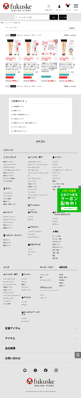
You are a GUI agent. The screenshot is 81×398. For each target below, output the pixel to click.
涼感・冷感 (55, 253)
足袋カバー (62, 286)
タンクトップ (56, 178)
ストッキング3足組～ (9, 178)
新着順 (33, 35)
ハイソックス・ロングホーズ (11, 295)
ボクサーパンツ (26, 290)
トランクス (25, 287)
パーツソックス (32, 189)
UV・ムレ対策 (56, 236)
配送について (17, 110)
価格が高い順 (27, 35)
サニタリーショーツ (9, 217)
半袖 (53, 189)
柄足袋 (61, 283)
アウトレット (46, 287)
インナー (58, 157)
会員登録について (19, 106)
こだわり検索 (62, 17)
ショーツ (55, 176)
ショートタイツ (7, 196)
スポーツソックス (8, 293)
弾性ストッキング (8, 173)
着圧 (53, 255)
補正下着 (55, 258)
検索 (54, 17)
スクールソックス (45, 280)
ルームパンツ (25, 321)
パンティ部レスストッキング (11, 170)
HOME (2, 22)
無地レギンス (7, 243)
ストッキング (10, 157)
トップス (55, 162)
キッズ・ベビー (47, 267)
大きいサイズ (35, 244)
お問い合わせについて (20, 131)
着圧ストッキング (8, 162)
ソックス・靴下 (36, 157)
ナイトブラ (31, 234)
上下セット (55, 224)
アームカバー (35, 205)
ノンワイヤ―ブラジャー (35, 231)
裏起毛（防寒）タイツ (9, 204)
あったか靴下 (7, 304)
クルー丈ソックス (33, 170)
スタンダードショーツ (9, 219)
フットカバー (32, 192)
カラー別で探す (7, 181)
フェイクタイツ (7, 193)
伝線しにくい (56, 244)
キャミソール (56, 173)
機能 (56, 231)
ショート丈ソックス (33, 167)
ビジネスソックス (8, 298)
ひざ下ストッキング (9, 167)
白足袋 (61, 275)
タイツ (8, 188)
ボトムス (55, 164)
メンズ (6, 267)
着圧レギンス (7, 245)
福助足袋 (63, 267)
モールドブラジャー (33, 237)
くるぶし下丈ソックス (34, 162)
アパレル (33, 212)
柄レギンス (6, 240)
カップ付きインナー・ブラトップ (62, 170)
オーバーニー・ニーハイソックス (37, 164)
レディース (8, 149)
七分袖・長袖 (56, 187)
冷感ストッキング (8, 176)
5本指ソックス (32, 184)
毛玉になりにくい (57, 247)
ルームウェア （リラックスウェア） (61, 213)
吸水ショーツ (7, 225)
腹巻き (54, 181)
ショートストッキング (9, 164)
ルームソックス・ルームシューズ (37, 195)
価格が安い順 (20, 35)
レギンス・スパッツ (13, 235)
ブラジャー (34, 227)
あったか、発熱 (56, 239)
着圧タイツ (6, 201)
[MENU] (76, 5)
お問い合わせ (13, 358)
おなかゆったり (56, 242)
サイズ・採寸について (20, 127)
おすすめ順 (38, 35)
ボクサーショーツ (8, 222)
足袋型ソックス (32, 187)
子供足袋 (61, 280)
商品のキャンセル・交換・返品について (25, 123)
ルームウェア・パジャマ (31, 313)
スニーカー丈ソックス (34, 178)
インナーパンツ (57, 167)
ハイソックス (32, 181)
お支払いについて (19, 119)
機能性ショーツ (7, 228)
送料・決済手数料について (21, 114)
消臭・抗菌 (55, 250)
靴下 (41, 277)
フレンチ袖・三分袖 (58, 184)
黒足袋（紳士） (63, 277)
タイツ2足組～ (7, 199)
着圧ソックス (32, 198)
